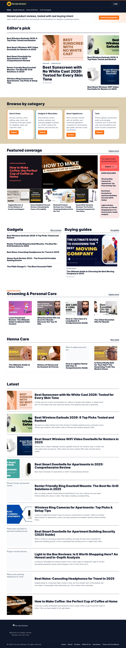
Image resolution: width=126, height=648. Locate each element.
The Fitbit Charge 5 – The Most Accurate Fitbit (29, 266)
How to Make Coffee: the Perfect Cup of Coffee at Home (23, 172)
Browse (43, 132)
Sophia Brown (16, 180)
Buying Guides (71, 268)
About (70, 644)
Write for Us (86, 644)
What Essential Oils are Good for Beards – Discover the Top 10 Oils (48, 321)
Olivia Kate (48, 83)
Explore (14, 132)
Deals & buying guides (109, 17)
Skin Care (46, 63)
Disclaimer (97, 644)
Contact (77, 644)
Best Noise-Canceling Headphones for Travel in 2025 (33, 252)
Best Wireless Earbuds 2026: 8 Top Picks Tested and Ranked (22, 39)
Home (9, 10)
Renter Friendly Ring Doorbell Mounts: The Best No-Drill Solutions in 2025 (21, 69)
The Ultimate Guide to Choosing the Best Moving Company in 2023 (90, 272)
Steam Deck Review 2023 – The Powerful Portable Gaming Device (31, 259)
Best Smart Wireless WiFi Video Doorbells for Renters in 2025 (22, 48)
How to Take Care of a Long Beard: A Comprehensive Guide (77, 321)
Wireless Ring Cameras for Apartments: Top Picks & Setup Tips (22, 80)
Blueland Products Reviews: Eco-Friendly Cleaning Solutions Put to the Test (63, 208)
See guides (114, 230)
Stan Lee (71, 276)
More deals (114, 340)
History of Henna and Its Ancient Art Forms (47, 366)
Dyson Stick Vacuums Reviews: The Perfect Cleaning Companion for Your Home (85, 208)
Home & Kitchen (32, 10)
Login (115, 4)
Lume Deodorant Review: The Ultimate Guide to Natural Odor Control (19, 321)
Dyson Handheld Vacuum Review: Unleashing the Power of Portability (40, 207)
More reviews (55, 230)
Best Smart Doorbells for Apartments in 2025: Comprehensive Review (19, 58)
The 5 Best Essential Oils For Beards (104, 321)
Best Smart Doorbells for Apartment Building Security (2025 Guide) (109, 195)
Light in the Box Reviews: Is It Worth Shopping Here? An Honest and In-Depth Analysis (109, 209)
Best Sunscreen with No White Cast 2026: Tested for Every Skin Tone (63, 73)
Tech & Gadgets (45, 10)
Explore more (114, 151)
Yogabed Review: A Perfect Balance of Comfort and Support (16, 207)
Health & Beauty (19, 10)
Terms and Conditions (110, 644)
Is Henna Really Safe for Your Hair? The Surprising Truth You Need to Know (104, 366)
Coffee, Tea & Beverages (18, 163)
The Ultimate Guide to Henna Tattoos (19, 366)
